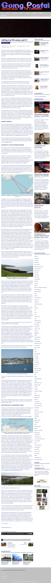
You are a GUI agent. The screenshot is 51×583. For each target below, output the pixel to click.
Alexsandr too (37, 264)
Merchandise (3, 15)
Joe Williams (36, 362)
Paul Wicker (36, 407)
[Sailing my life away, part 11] (17, 557)
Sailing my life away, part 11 (15, 563)
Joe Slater (36, 360)
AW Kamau (36, 277)
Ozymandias (36, 401)
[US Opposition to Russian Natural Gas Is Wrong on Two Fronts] (42, 227)
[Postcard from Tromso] (44, 503)
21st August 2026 (44, 67)
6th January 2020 (38, 239)
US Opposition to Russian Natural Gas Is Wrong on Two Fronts (41, 235)
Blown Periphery (37, 291)
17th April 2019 (38, 208)
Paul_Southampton (38, 405)
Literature (34, 12)
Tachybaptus (37, 434)
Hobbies (24, 46)
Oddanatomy (37, 397)
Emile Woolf (36, 326)
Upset (35, 443)
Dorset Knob (37, 316)
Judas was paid (37, 370)
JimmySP (36, 355)
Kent (35, 374)
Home (2, 12)
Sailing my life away (25, 539)
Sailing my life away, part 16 (4, 563)
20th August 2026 (44, 81)
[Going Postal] (25, 11)
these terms (27, 433)
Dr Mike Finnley (37, 320)
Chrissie (36, 295)
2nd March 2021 (6, 46)
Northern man (37, 395)
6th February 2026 (38, 177)
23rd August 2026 (44, 45)
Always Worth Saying (38, 266)
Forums (40, 12)
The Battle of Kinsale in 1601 (10, 286)
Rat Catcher (36, 413)
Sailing (3, 47)
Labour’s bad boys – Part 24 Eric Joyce (44, 87)
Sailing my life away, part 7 (26, 563)
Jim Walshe (36, 358)
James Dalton (37, 347)
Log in (2, 572)
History (27, 12)
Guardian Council (37, 343)
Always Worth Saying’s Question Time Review (41, 115)
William (35, 455)
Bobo (35, 293)
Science (21, 12)
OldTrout (36, 399)
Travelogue (7, 47)
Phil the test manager (38, 411)
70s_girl (35, 256)
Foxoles (36, 331)
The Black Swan (37, 436)
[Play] (2, 533)
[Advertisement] (25, 28)
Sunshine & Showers (38, 430)
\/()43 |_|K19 (37, 451)
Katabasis (36, 372)
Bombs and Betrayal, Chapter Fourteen (44, 58)
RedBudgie (36, 416)
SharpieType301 (37, 426)
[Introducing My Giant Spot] (36, 73)
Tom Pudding (37, 440)
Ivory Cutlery (36, 345)
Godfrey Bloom (37, 337)
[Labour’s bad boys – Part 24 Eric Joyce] (36, 87)
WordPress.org (4, 578)
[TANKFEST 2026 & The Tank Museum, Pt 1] (36, 80)
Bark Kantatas (37, 279)
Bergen (35, 285)
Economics (14, 12)
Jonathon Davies (37, 368)
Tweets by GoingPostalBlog (40, 96)
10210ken (36, 260)
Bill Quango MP (37, 289)
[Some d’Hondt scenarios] (42, 198)
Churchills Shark (37, 297)
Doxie (35, 318)
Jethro (35, 349)
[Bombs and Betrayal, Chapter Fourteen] (36, 59)
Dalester (36, 308)
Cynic (35, 306)
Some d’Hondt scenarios (38, 206)
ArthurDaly (36, 275)
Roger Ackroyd (37, 420)
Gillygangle (36, 333)
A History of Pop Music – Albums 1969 (44, 65)
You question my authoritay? (39, 146)
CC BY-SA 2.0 (17, 196)
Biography (20, 46)
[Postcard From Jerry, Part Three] (36, 52)
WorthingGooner (37, 457)
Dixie (35, 312)
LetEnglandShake (37, 378)
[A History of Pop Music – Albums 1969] (36, 66)
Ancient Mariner (13, 46)
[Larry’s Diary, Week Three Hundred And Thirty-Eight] (36, 43)
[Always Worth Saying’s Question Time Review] (42, 107)
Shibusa (36, 428)
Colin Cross (36, 299)
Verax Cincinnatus (37, 445)
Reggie (35, 418)
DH (35, 310)
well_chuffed (36, 453)
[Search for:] (43, 17)
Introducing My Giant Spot (44, 72)
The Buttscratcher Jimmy (39, 438)
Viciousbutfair (37, 447)
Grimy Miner (36, 339)
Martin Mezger (37, 384)
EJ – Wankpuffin (37, 322)
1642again (36, 258)
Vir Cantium (36, 449)
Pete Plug (36, 409)
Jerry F (35, 351)
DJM (35, 314)
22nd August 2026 (44, 52)
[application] (17, 533)
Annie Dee (36, 272)
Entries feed (3, 574)
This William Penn (27, 334)
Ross (35, 424)
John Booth (36, 364)
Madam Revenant (38, 382)
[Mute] (28, 533)
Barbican (36, 281)
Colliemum (36, 301)
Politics (7, 12)
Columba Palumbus (38, 304)
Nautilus (36, 389)
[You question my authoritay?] (42, 138)
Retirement (16, 539)
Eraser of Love (37, 328)
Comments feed (4, 576)
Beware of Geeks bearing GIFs (40, 287)
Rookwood (36, 422)
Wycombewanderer (38, 459)
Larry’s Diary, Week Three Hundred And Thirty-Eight (44, 43)
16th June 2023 (38, 117)
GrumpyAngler (37, 341)
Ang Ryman (36, 270)
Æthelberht (36, 262)
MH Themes (35, 581)
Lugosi (35, 380)
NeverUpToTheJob (38, 391)
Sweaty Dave (37, 432)
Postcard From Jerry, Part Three (44, 51)
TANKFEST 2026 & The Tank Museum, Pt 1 (44, 79)
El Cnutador (36, 324)
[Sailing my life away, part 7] (28, 557)
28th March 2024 (38, 149)
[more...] (42, 129)
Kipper (35, 376)
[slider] (31, 533)
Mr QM (35, 387)
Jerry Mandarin (37, 353)
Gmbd (35, 335)
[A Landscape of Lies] (41, 507)
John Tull (36, 366)
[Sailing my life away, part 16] (6, 557)
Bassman (36, 283)
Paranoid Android (37, 403)
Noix (35, 393)
